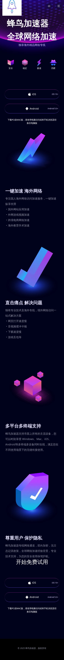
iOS (45, 94)
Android (44, 108)
